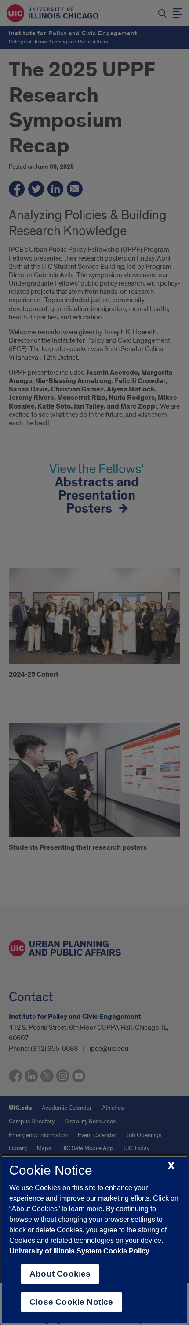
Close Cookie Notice (71, 1302)
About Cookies (60, 1273)
